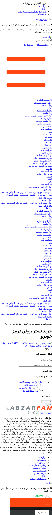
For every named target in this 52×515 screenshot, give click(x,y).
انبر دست (47, 134)
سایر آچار (47, 126)
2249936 (42, 20)
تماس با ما (41, 14)
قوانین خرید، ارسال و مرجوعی (32, 11)
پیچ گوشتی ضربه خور (42, 160)
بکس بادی (47, 192)
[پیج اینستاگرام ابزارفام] (29, 413)
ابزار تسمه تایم (45, 203)
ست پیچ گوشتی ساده (42, 163)
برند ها (49, 208)
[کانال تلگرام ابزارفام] (33, 413)
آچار (50, 108)
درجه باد (43, 195)
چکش (49, 176)
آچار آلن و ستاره (44, 110)
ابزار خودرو (47, 200)
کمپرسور (24, 195)
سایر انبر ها (47, 147)
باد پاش (12, 192)
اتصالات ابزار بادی (24, 192)
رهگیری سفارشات (37, 465)
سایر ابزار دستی (44, 174)
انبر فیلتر (48, 145)
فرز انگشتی (34, 195)
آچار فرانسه (46, 118)
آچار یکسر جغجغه (44, 121)
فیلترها (48, 404)
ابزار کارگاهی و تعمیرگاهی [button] (31, 382)
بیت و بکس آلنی (44, 123)
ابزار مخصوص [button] (25, 388)
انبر (50, 131)
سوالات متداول (39, 473)
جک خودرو (33, 203)
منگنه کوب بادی (12, 195)
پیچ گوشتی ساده (44, 155)
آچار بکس (47, 113)
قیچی (49, 179)
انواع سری (37, 192)
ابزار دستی (47, 105)
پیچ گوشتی (47, 153)
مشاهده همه (46, 129)
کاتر (50, 182)
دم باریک (48, 139)
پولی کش (5, 203)
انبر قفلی (48, 142)
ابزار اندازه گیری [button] (30, 390)
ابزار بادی (47, 189)
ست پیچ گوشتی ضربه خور (40, 166)
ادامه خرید (42, 512)
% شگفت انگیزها (44, 100)
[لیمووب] (39, 496)
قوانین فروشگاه (39, 468)
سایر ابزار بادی (45, 197)
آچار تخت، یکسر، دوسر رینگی (38, 116)
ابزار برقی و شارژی (43, 102)
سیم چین (48, 137)
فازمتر (49, 168)
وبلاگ (43, 9)
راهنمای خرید (40, 462)
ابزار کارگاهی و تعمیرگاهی (40, 187)
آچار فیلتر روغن (45, 205)
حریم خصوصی (39, 470)
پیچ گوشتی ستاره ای (42, 158)
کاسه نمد (24, 203)
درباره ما (42, 6)
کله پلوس (14, 203)
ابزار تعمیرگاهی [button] (30, 385)
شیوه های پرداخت (38, 478)
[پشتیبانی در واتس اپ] (37, 413)
